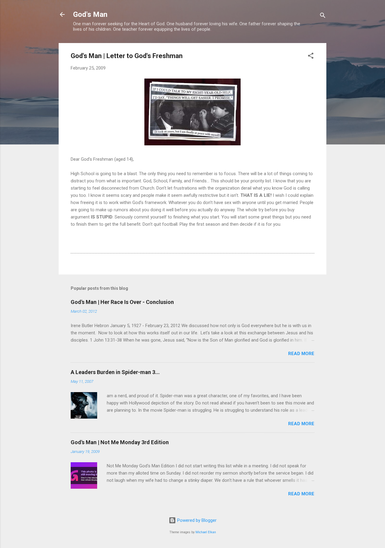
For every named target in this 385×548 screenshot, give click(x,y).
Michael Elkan (206, 532)
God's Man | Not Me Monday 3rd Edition (120, 442)
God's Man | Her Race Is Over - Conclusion (122, 302)
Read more (301, 353)
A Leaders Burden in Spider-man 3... (115, 372)
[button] (310, 56)
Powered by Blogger (196, 520)
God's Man (90, 14)
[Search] (322, 16)
